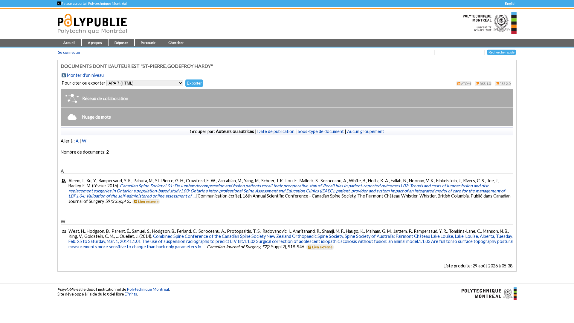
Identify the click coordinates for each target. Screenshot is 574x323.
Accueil (69, 43)
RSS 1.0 (485, 83)
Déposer (121, 43)
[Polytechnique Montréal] (487, 292)
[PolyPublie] (92, 35)
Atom (466, 83)
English (511, 3)
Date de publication (275, 131)
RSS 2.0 (505, 83)
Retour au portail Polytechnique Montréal (92, 3)
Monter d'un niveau (85, 75)
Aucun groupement (365, 131)
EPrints (131, 294)
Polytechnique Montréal (148, 289)
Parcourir (148, 43)
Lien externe (148, 201)
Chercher (176, 43)
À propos (95, 43)
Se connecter (69, 52)
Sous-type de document (321, 131)
